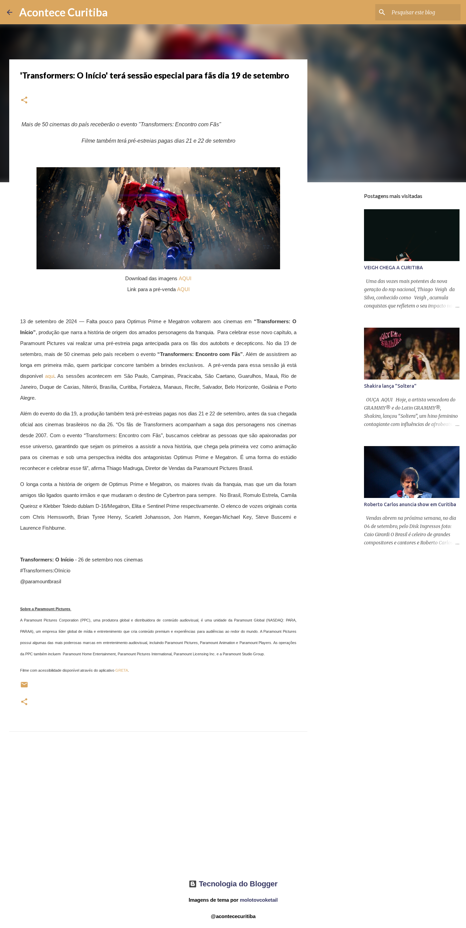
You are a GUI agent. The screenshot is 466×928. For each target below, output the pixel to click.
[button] (24, 100)
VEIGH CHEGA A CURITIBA (393, 267)
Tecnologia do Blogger (237, 884)
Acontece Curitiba (63, 12)
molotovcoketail (259, 900)
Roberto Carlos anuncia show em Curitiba (410, 504)
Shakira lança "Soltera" (390, 386)
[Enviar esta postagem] (24, 687)
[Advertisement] (158, 811)
